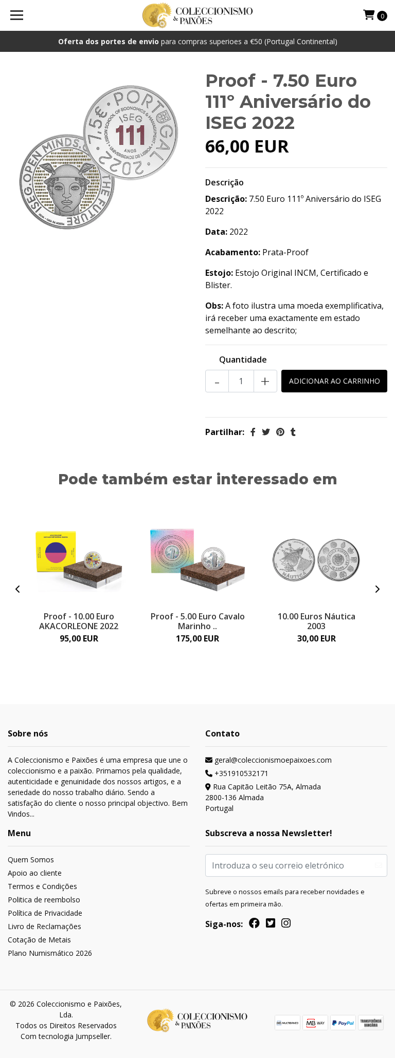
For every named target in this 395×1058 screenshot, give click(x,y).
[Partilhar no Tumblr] (293, 432)
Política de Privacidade (45, 913)
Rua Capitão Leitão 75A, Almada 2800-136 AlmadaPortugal (263, 797)
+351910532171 (240, 773)
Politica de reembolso (44, 899)
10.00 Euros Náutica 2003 (316, 621)
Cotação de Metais (39, 939)
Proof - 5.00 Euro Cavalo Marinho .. (198, 621)
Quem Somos (31, 859)
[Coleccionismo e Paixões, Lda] (198, 15)
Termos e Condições (42, 886)
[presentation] (18, 589)
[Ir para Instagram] (286, 925)
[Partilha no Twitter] (266, 432)
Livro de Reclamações (44, 926)
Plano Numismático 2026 (50, 953)
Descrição (224, 182)
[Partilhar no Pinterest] (280, 432)
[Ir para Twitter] (270, 925)
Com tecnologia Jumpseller (65, 1036)
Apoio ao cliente (35, 873)
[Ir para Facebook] (254, 925)
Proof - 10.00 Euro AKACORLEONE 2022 (78, 621)
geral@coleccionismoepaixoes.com (272, 760)
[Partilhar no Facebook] (253, 432)
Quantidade (243, 359)
